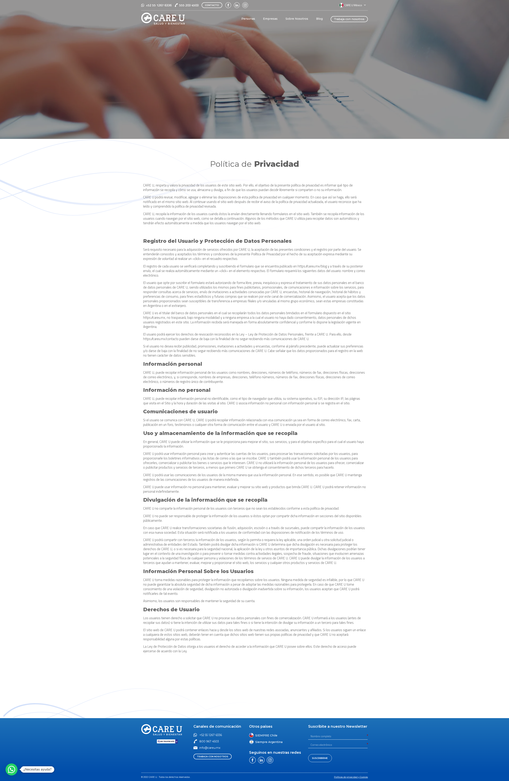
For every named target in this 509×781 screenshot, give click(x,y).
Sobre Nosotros (297, 18)
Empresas (270, 18)
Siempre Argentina (269, 742)
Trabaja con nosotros (349, 19)
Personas (248, 18)
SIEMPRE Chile (266, 735)
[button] (212, 5)
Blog (319, 18)
